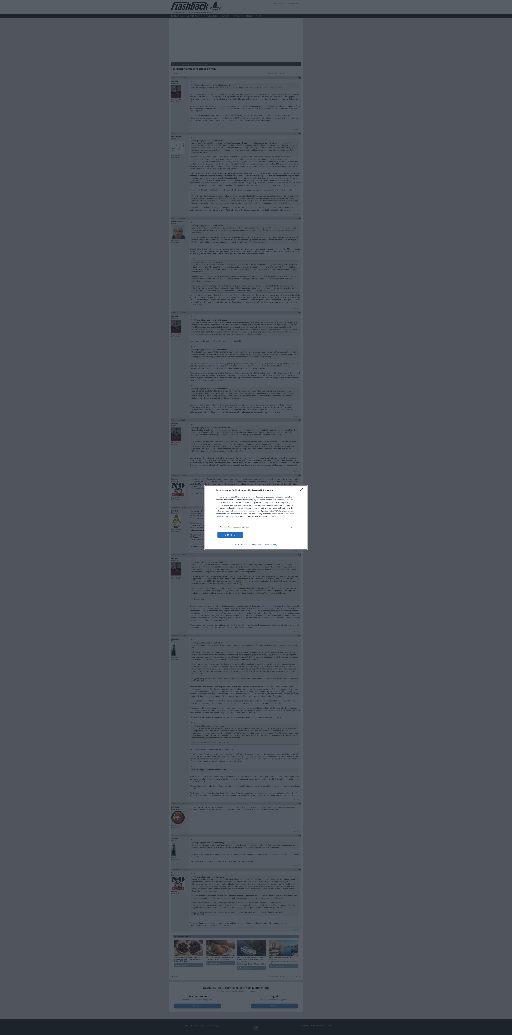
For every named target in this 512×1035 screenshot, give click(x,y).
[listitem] (256, 526)
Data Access (256, 545)
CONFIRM (230, 535)
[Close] (302, 490)
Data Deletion (241, 545)
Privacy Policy (271, 545)
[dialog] (256, 517)
